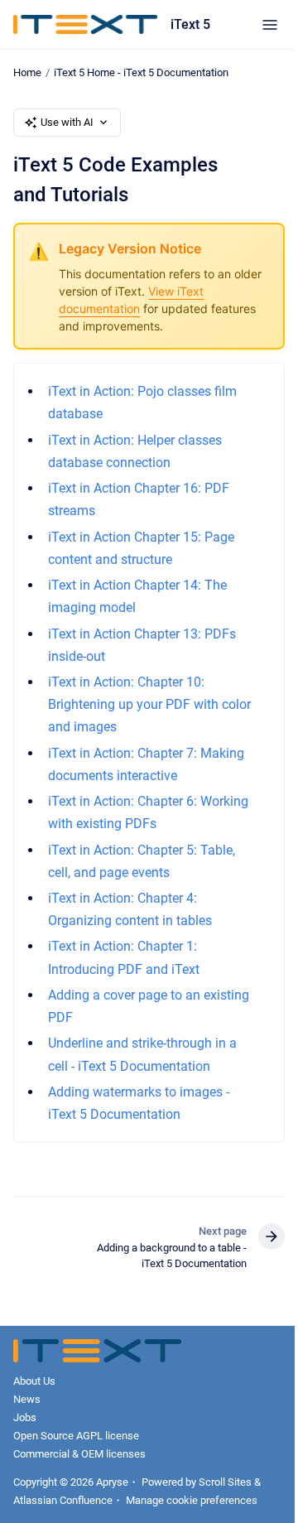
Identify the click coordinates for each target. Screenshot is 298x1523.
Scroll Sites (225, 1482)
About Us (34, 1381)
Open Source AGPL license (76, 1435)
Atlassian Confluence (63, 1500)
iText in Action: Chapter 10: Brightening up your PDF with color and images (149, 704)
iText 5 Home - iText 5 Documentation (141, 72)
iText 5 (190, 24)
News (27, 1399)
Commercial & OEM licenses (79, 1454)
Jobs (24, 1417)
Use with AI (67, 122)
